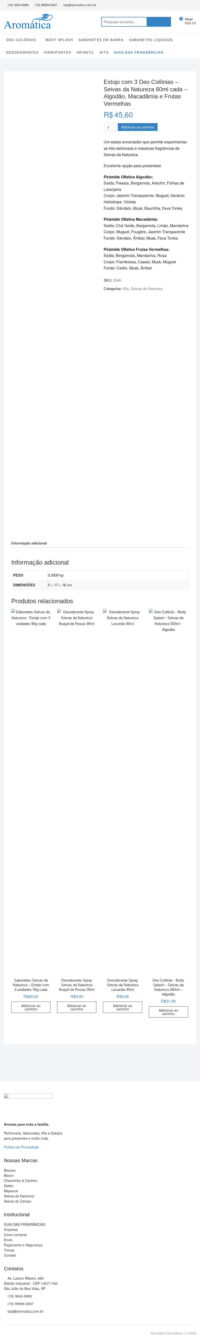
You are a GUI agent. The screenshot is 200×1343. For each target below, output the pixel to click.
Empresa (11, 1229)
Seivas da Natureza (146, 288)
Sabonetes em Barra (100, 40)
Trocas (9, 1250)
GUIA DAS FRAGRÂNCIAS (138, 52)
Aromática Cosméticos (167, 1333)
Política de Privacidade (21, 1147)
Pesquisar (159, 22)
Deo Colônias (21, 40)
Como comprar (15, 1234)
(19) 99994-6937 (46, 4)
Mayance (11, 1190)
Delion (9, 1185)
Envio (8, 1239)
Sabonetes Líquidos (151, 40)
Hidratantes (57, 52)
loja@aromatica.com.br (79, 4)
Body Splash (59, 40)
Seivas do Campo (17, 1201)
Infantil (85, 52)
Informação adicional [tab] (29, 543)
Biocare (10, 1170)
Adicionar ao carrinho (137, 127)
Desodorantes (22, 52)
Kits (104, 52)
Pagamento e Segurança (23, 1244)
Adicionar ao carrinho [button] (30, 1007)
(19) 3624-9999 (18, 4)
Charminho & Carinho (20, 1180)
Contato (10, 1255)
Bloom (9, 1175)
